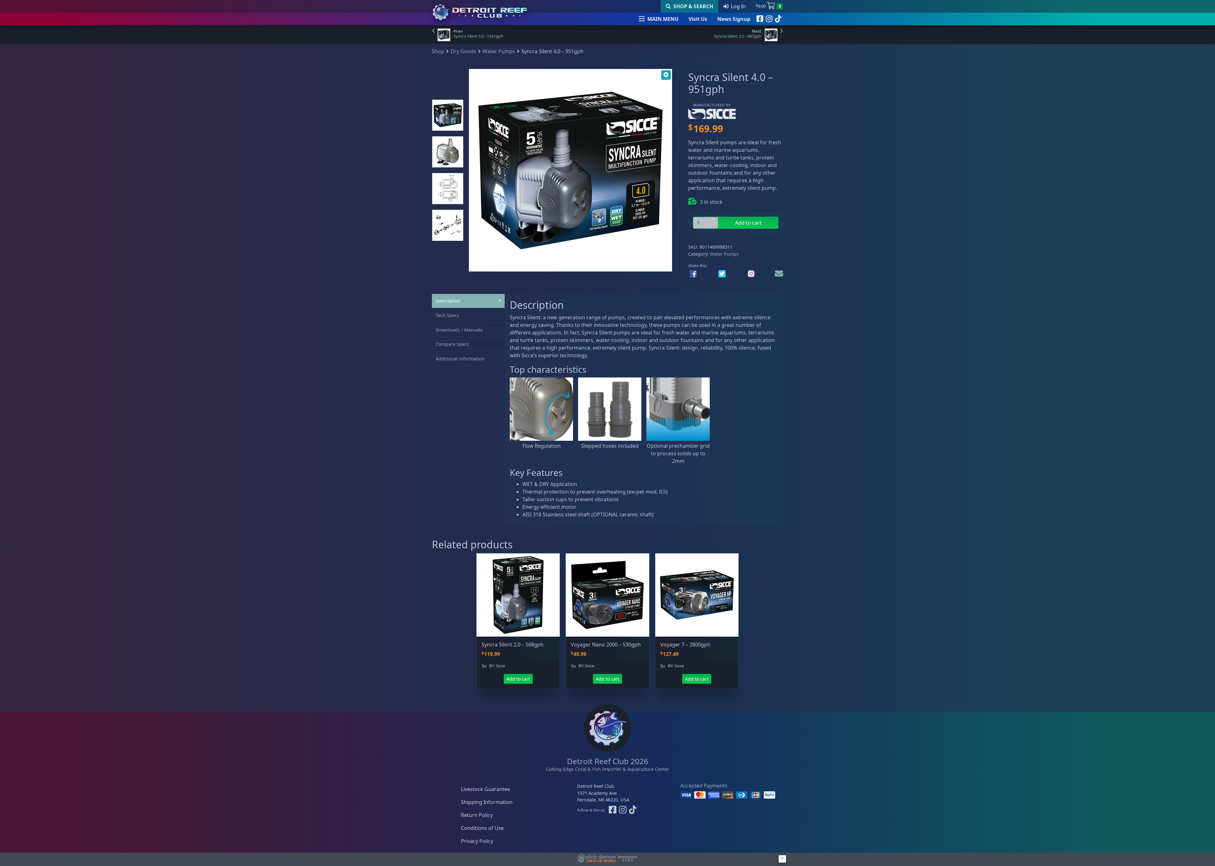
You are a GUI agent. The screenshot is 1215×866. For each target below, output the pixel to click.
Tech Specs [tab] (447, 315)
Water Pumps (499, 51)
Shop (438, 51)
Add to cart (748, 222)
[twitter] (722, 274)
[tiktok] (778, 19)
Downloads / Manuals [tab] (459, 330)
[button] (666, 75)
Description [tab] (448, 301)
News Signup (733, 19)
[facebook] (760, 19)
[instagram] (769, 19)
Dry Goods (463, 51)
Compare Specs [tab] (452, 344)
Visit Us (697, 19)
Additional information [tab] (460, 359)
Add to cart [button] (518, 679)
